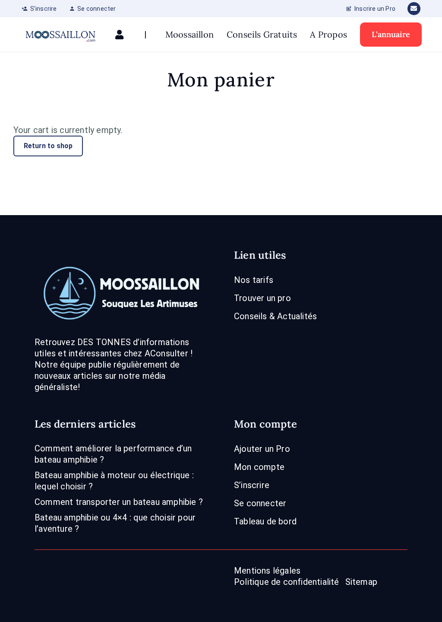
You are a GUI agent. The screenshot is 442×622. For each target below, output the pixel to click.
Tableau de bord (265, 521)
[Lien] (121, 34)
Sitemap (361, 582)
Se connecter (260, 503)
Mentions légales (267, 570)
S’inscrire (251, 485)
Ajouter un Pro (262, 449)
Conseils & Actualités (275, 316)
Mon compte (259, 467)
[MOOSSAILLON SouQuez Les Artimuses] (60, 35)
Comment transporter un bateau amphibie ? (119, 502)
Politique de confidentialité (286, 582)
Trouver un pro (262, 298)
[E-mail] (413, 8)
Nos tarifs (253, 280)
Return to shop (48, 146)
